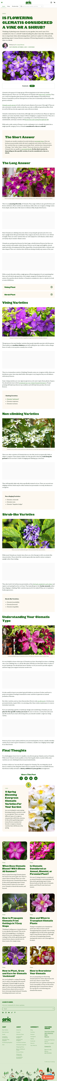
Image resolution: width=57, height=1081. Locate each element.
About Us (18, 1029)
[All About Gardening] (28, 2)
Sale (3, 1044)
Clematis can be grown (9, 105)
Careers (18, 1032)
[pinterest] (21, 778)
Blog (31, 1029)
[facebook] (26, 778)
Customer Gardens (21, 1042)
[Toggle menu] (2, 2)
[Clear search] (42, 6)
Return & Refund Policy (20, 1050)
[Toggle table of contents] (32, 86)
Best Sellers (5, 1029)
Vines (4, 13)
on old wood (41, 701)
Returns (47, 1036)
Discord (32, 1043)
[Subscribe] (53, 1008)
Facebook (32, 1041)
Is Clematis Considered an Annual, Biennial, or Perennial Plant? (41, 869)
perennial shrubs (27, 149)
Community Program (19, 1037)
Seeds (3, 1034)
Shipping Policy (20, 1046)
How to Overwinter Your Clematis (40, 972)
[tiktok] (12, 1012)
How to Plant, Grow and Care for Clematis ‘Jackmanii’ (14, 973)
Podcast (32, 1034)
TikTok (32, 1038)
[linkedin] (36, 778)
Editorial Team (20, 1034)
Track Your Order (49, 1031)
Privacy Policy (19, 1052)
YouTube (32, 1032)
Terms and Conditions (19, 1055)
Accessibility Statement (19, 1058)
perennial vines (39, 141)
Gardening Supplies (7, 1042)
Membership (15, 6)
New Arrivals (5, 1032)
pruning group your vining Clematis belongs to (32, 383)
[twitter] (31, 778)
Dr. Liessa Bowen (19, 44)
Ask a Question (49, 1033)
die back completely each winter (42, 584)
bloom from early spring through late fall (37, 119)
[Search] (21, 6)
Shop (8, 6)
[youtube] (9, 1012)
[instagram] (6, 1012)
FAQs (46, 1035)
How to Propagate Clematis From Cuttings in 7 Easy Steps (12, 921)
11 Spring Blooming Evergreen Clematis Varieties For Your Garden (13, 799)
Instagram (33, 1036)
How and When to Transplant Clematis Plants (41, 920)
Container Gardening (5, 1037)
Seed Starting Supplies (5, 1040)
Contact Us (48, 1046)
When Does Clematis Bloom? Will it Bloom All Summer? (13, 868)
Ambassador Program (19, 1040)
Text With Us (33, 1045)
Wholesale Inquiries (21, 1044)
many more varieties (45, 94)
